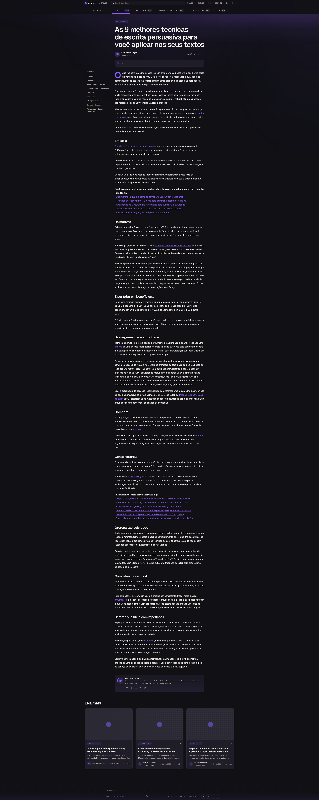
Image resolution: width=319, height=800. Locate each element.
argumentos (121, 599)
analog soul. (112, 796)
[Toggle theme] (232, 3)
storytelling (135, 476)
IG (203, 796)
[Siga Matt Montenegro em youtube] (140, 688)
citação (118, 346)
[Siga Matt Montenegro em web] (127, 688)
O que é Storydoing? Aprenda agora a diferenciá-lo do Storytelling (150, 514)
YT (213, 796)
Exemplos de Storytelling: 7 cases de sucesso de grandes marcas (149, 506)
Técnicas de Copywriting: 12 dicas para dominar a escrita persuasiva (151, 200)
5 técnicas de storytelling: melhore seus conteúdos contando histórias (152, 502)
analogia (137, 429)
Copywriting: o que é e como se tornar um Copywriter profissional (149, 196)
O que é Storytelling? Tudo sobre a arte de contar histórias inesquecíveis (153, 498)
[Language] (226, 3)
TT (218, 796)
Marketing (121, 21)
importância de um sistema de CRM (173, 245)
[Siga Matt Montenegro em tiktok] (145, 688)
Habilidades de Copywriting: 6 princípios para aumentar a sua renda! (151, 204)
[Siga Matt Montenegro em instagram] (131, 688)
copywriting (148, 640)
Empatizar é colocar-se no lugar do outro (135, 146)
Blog (170, 796)
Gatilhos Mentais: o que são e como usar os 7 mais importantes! (148, 208)
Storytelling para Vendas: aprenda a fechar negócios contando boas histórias (155, 518)
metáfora (198, 435)
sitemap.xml (110, 791)
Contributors (179, 796)
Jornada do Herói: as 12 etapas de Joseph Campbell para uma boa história (153, 510)
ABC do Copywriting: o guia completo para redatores (143, 212)
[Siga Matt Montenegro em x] (136, 688)
